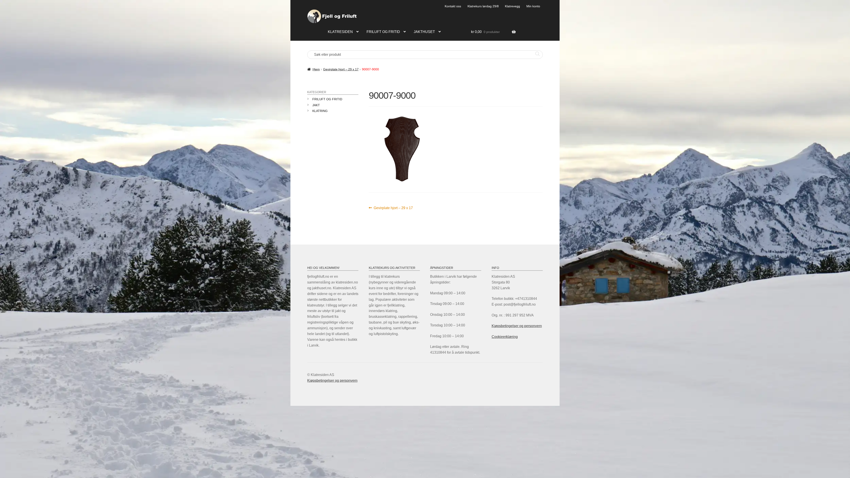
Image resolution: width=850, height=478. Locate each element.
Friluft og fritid (383, 32)
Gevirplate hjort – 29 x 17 (341, 69)
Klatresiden (340, 32)
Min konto (533, 6)
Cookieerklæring (505, 337)
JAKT (316, 105)
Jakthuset (424, 32)
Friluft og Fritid (327, 99)
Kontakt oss (453, 6)
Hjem (316, 69)
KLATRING (320, 111)
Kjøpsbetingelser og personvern (517, 326)
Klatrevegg (512, 6)
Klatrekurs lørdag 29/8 (483, 6)
